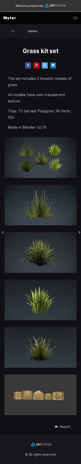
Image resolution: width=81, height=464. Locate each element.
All (12, 31)
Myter (9, 18)
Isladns (32, 31)
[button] (62, 426)
